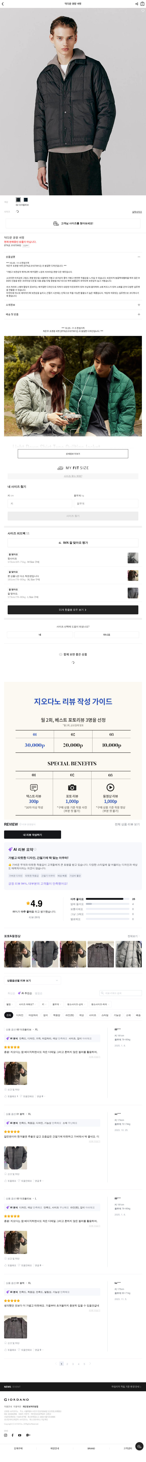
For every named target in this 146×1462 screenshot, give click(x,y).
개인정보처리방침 (30, 1406)
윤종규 (48, 1414)
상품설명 (10, 257)
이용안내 (8, 1406)
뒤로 (3, 4)
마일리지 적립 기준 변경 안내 (125, 1386)
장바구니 (142, 3)
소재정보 (10, 305)
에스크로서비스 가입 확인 (38, 1419)
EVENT (17, 1386)
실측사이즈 (137, 212)
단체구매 (18, 1448)
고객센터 (128, 1448)
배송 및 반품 (12, 314)
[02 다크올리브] (18, 199)
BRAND (91, 1448)
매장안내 (55, 1448)
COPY (25, 246)
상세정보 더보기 (73, 454)
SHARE (137, 4)
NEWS (7, 1386)
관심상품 (143, 11)
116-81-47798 (21, 1417)
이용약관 (17, 1406)
